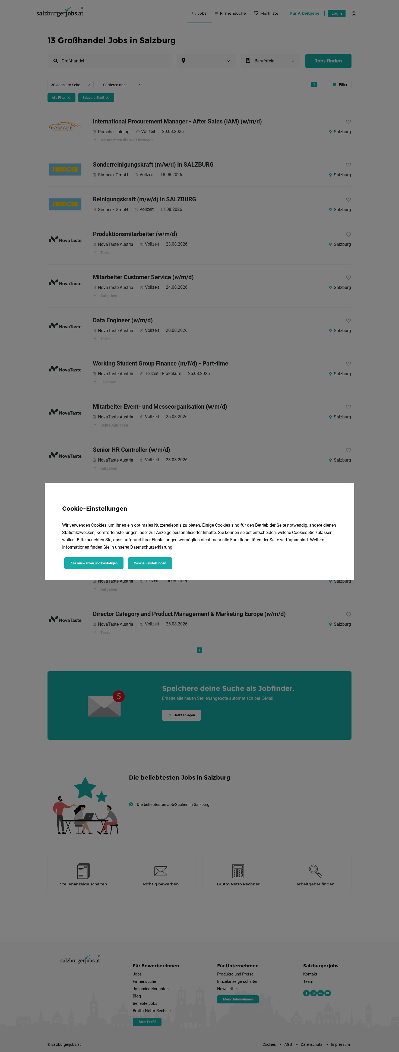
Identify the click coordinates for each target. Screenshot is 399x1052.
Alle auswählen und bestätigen (94, 563)
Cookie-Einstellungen (150, 563)
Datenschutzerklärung (151, 547)
